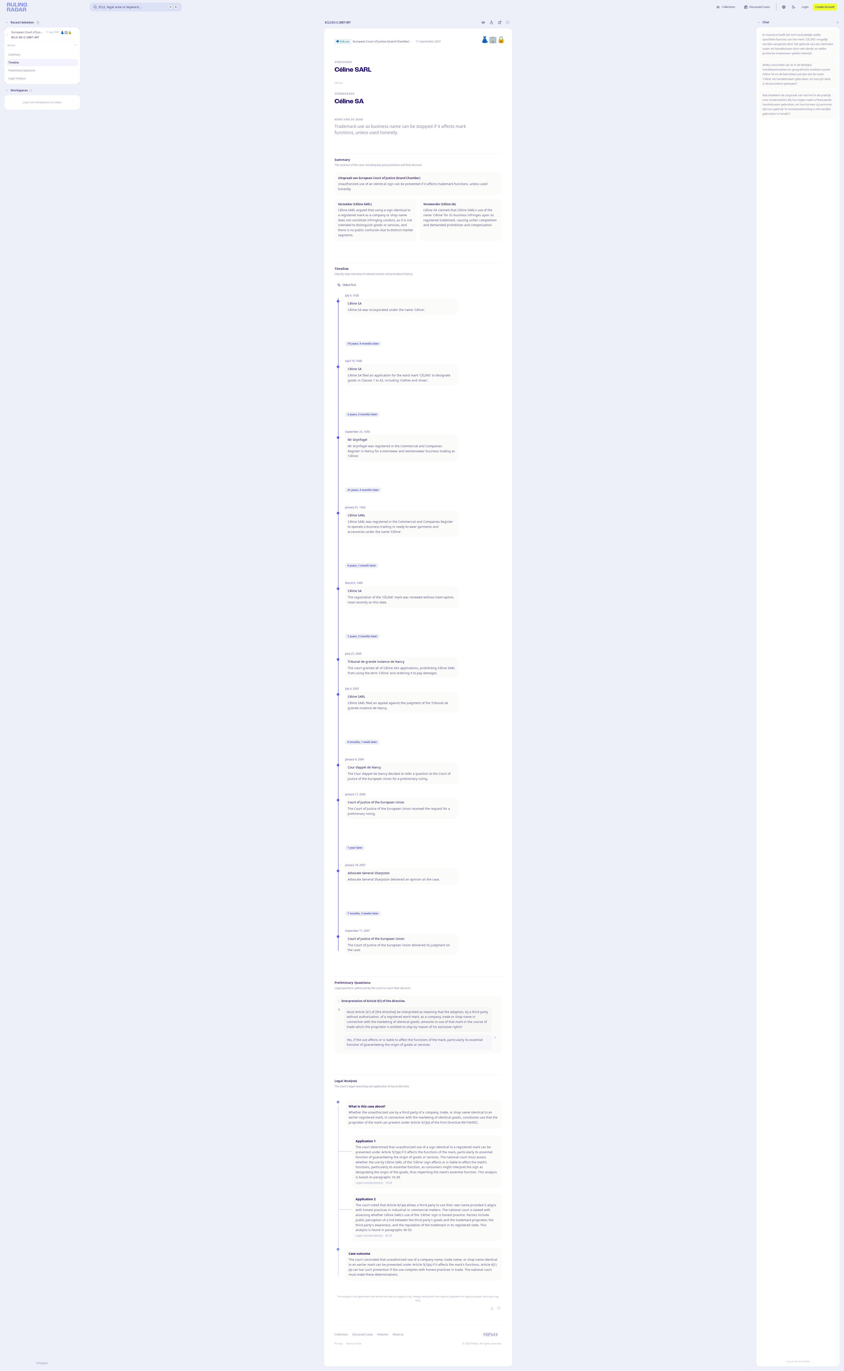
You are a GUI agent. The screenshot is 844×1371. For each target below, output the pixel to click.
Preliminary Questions (21, 70)
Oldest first (349, 285)
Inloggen (42, 1363)
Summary (14, 54)
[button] (7, 34)
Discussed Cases (362, 1334)
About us (398, 1334)
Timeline (13, 62)
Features (382, 1334)
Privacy (339, 1343)
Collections (341, 1334)
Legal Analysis (17, 78)
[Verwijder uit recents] (75, 34)
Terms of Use (353, 1343)
